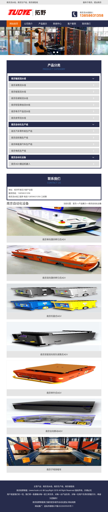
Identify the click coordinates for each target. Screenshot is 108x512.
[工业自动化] (38, 12)
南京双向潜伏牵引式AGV (54, 277)
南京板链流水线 (18, 91)
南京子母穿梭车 (54, 469)
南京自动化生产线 (19, 124)
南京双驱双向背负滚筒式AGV (54, 354)
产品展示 (43, 23)
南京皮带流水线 (18, 118)
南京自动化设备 (18, 157)
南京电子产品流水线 (20, 111)
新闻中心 (57, 23)
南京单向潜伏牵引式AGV (54, 239)
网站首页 (14, 23)
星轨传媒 (47, 506)
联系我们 (86, 23)
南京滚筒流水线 (18, 85)
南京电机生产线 (18, 150)
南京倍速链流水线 (19, 98)
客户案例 (72, 23)
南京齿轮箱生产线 (19, 137)
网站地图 (71, 502)
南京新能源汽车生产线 (21, 144)
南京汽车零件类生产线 (21, 131)
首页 (74, 203)
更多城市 (54, 502)
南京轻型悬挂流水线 (20, 104)
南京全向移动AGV (54, 431)
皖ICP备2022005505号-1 (62, 506)
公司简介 (28, 23)
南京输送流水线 (18, 78)
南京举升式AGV (54, 392)
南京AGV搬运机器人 (20, 164)
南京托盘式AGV (54, 316)
